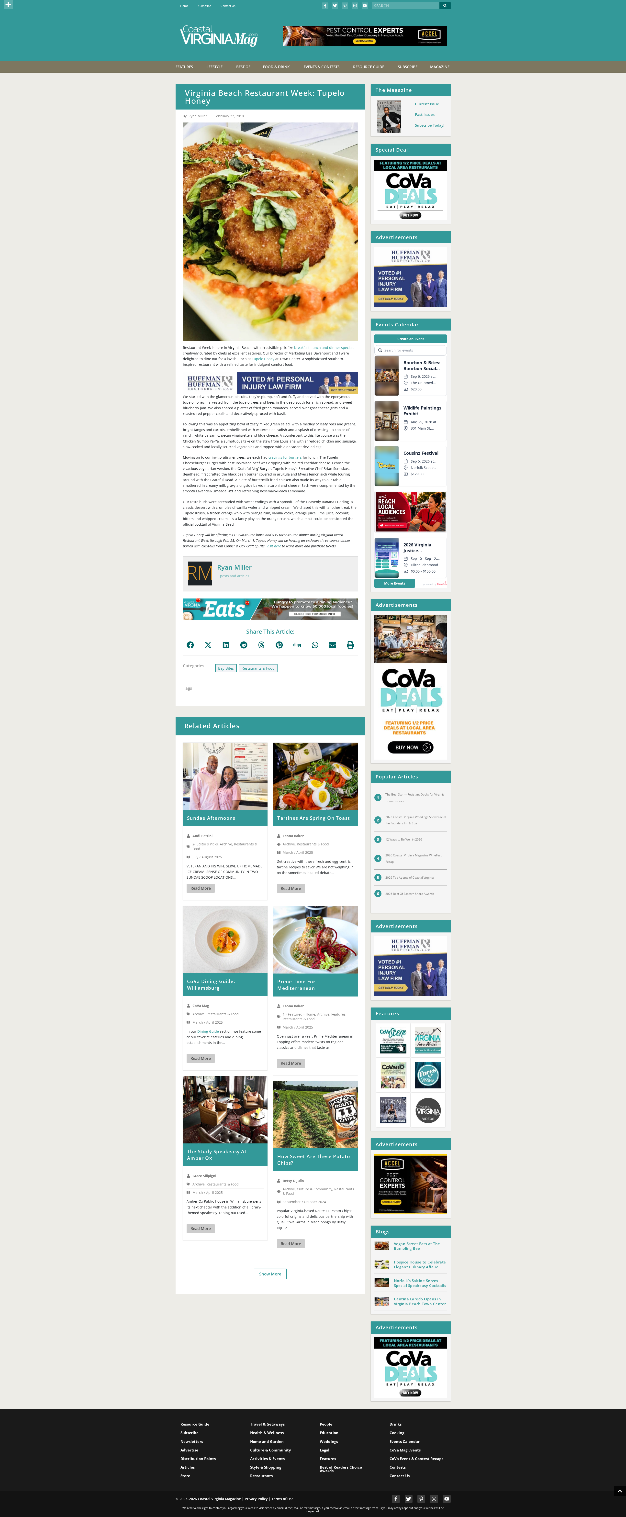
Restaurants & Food (258, 668)
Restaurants (261, 1475)
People (326, 1424)
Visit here (274, 546)
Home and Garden (267, 1441)
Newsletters (191, 1441)
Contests (398, 1467)
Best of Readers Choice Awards (341, 1469)
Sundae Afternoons (211, 818)
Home (184, 6)
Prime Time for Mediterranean (296, 984)
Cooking (397, 1432)
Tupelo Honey (263, 358)
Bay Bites (226, 668)
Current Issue (427, 103)
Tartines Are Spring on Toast (313, 818)
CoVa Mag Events (405, 1450)
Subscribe (204, 6)
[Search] (445, 5)
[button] (8, 4)
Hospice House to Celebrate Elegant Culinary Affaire (420, 1264)
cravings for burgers (285, 457)
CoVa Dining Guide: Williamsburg (211, 984)
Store (185, 1475)
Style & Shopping (265, 1467)
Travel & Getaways (267, 1424)
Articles (187, 1467)
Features (328, 1458)
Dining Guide (208, 1031)
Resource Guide (194, 1424)
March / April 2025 (298, 852)
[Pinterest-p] (345, 5)
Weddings (329, 1441)
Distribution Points (198, 1458)
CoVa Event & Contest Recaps (416, 1458)
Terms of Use (282, 1498)
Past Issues (425, 114)
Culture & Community (270, 1450)
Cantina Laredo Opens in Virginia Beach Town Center (420, 1301)
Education (329, 1432)
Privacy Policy (256, 1498)
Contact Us (228, 6)
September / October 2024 (304, 1201)
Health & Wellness (267, 1432)
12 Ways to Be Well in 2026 (403, 839)
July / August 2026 (207, 857)
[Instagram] (355, 5)
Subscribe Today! (429, 125)
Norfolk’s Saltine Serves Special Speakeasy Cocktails (420, 1283)
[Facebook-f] (325, 5)
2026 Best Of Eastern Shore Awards (409, 894)
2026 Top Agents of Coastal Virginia (409, 877)
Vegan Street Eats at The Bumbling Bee (417, 1246)
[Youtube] (365, 5)
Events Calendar (405, 1441)
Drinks (396, 1424)
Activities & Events (267, 1458)
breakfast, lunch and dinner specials (324, 347)
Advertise (189, 1450)
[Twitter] (335, 5)
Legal (324, 1450)
